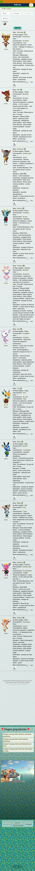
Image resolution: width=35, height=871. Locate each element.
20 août (25, 397)
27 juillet (26, 41)
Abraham (20, 32)
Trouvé (17, 28)
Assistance (17, 868)
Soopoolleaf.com (17, 865)
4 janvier (26, 337)
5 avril (25, 626)
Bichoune (20, 149)
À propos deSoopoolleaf (17, 867)
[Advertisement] (17, 707)
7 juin (25, 511)
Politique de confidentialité (17, 866)
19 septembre (27, 571)
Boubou (19, 208)
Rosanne (20, 562)
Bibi (18, 90)
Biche (6, 49)
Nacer (19, 441)
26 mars (25, 98)
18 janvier (26, 274)
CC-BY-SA (17, 823)
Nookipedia (29, 824)
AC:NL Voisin (6, 9)
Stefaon (19, 617)
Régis (19, 503)
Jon (18, 388)
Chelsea (20, 266)
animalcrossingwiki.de (18, 825)
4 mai (25, 157)
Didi (18, 329)
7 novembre (27, 450)
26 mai (25, 217)
